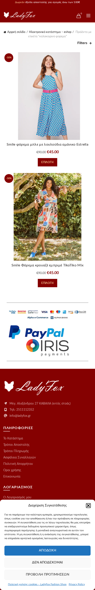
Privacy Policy (77, 584)
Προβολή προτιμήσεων (47, 574)
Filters (82, 43)
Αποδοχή (47, 550)
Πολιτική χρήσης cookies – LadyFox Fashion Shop (37, 584)
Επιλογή (47, 162)
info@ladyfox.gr (20, 415)
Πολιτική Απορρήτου (18, 463)
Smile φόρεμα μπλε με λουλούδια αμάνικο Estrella (47, 144)
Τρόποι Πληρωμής (16, 451)
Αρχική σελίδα (16, 32)
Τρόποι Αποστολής (16, 444)
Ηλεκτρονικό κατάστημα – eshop (50, 32)
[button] (88, 505)
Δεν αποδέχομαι (47, 562)
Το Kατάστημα (13, 438)
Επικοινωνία (11, 476)
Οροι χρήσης (12, 470)
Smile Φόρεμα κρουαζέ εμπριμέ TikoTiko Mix (47, 265)
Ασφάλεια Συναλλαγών (19, 457)
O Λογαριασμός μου (17, 497)
